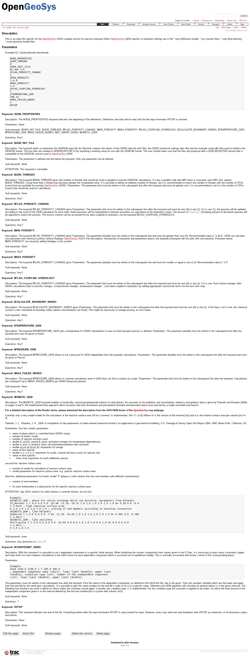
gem (27, 27)
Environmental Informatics (224, 651)
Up (217, 27)
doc (14, 27)
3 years (240, 30)
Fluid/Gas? (194, 212)
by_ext (20, 27)
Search (201, 24)
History (244, 27)
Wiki (103, 24)
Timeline (115, 24)
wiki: (4, 27)
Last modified (231, 30)
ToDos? (40, 541)
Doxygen (215, 24)
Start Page (226, 27)
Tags (242, 24)
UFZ (237, 651)
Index (236, 27)
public (8, 27)
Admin (229, 24)
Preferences (207, 20)
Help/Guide (219, 20)
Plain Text (125, 645)
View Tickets (168, 24)
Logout (196, 20)
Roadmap (131, 24)
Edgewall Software (36, 653)
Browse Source (149, 24)
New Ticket (186, 24)
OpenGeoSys (49, 39)
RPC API (243, 20)
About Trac (232, 20)
